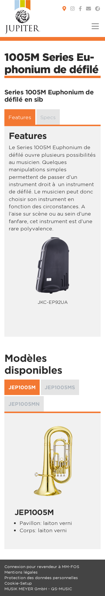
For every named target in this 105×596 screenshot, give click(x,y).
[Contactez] (88, 8)
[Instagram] (72, 8)
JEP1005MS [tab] (60, 387)
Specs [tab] (48, 117)
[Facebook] (80, 8)
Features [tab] (19, 117)
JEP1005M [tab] (22, 387)
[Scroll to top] (93, 584)
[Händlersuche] (64, 8)
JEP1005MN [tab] (24, 404)
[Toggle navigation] (93, 29)
